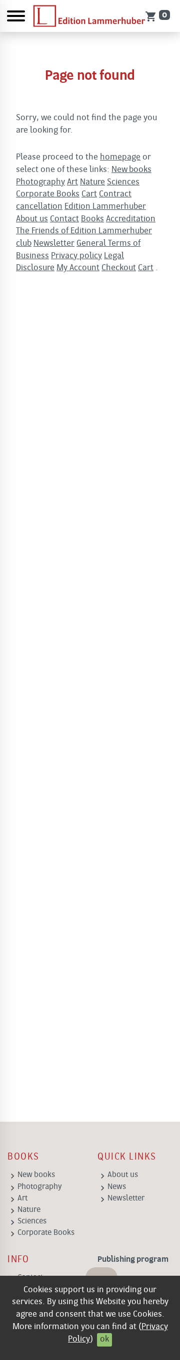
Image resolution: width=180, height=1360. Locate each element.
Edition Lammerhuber (105, 206)
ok (104, 1339)
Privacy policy (76, 256)
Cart (89, 194)
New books (132, 170)
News (117, 1187)
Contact (64, 219)
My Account (78, 268)
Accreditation (131, 219)
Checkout (119, 268)
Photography (40, 182)
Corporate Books (48, 194)
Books (92, 219)
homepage (120, 157)
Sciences (123, 182)
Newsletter (54, 243)
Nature (92, 182)
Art (72, 182)
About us (32, 219)
